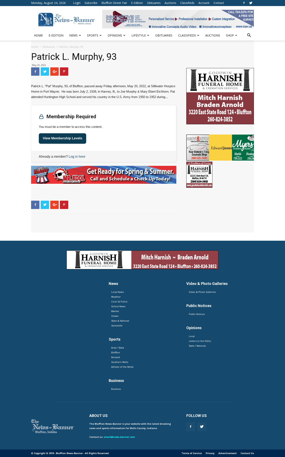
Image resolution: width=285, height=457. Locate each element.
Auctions (170, 3)
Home (38, 35)
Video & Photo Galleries (202, 291)
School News (118, 306)
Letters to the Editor (200, 340)
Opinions (115, 35)
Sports (92, 35)
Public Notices (197, 314)
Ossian (115, 315)
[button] (249, 36)
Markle (115, 311)
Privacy (210, 453)
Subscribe (90, 3)
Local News (117, 291)
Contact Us (247, 453)
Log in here (77, 156)
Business (116, 388)
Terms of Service (192, 453)
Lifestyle (138, 35)
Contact (218, 3)
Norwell (115, 357)
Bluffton (115, 352)
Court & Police (119, 301)
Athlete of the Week (122, 366)
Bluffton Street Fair (114, 3)
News (73, 35)
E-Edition (137, 3)
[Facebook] (244, 3)
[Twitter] (251, 3)
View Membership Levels (62, 138)
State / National (197, 345)
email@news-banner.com (119, 436)
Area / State (117, 347)
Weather (116, 296)
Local (192, 336)
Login (77, 3)
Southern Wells (119, 362)
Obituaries (154, 3)
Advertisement (227, 453)
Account (203, 3)
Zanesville (116, 325)
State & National (120, 320)
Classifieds (187, 3)
